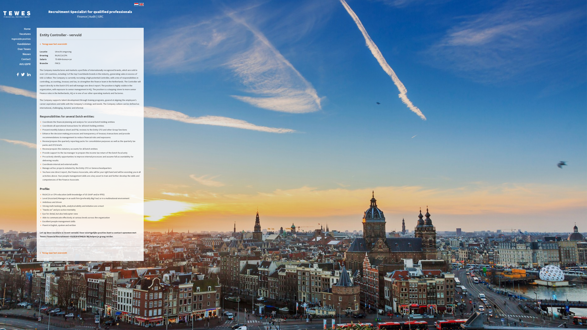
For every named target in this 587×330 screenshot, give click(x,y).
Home (27, 29)
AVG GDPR (25, 64)
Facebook (18, 74)
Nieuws (27, 54)
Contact (26, 59)
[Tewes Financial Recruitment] (16, 14)
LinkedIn (29, 74)
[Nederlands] (136, 4)
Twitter (23, 74)
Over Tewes (24, 49)
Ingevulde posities (21, 38)
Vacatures (25, 34)
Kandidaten (24, 44)
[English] (141, 4)
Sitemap (43, 265)
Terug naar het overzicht (54, 44)
